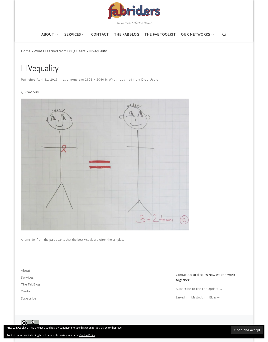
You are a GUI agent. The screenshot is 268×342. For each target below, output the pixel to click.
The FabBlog (30, 284)
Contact (27, 291)
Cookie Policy (87, 335)
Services (27, 277)
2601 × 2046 (94, 79)
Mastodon (198, 297)
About (25, 270)
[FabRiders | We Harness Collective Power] (134, 10)
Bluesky (214, 297)
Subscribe (28, 298)
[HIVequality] (105, 165)
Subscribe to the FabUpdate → (199, 289)
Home (25, 51)
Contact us (184, 275)
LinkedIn (181, 297)
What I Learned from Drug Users (59, 51)
